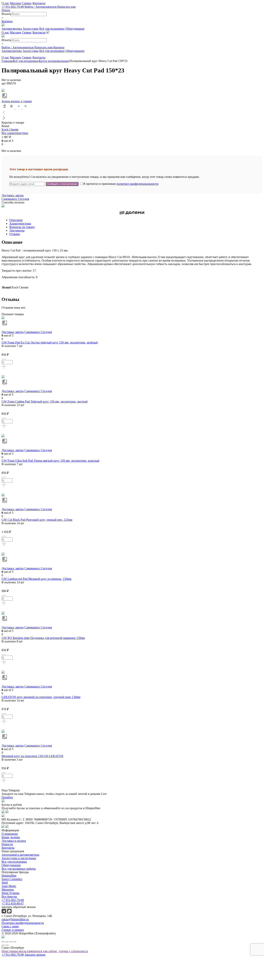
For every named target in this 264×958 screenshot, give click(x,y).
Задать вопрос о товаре (17, 101)
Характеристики (20, 223)
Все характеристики (15, 133)
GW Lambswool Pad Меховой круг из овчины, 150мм (36, 578)
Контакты (38, 3)
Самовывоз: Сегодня (15, 199)
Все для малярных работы (19, 868)
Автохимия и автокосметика (20, 854)
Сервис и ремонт (13, 929)
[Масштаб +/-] (14, 941)
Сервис (27, 3)
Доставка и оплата (14, 840)
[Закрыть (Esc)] (3, 941)
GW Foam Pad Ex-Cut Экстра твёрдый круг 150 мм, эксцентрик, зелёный (50, 342)
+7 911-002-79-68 (13, 6)
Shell (5, 882)
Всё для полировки (52, 28)
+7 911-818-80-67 (13, 903)
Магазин (15, 3)
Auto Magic (9, 886)
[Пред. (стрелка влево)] (3, 945)
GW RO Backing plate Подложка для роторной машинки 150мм (43, 638)
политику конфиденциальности (137, 183)
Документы (17, 230)
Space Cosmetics (12, 879)
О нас (5, 3)
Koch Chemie (10, 129)
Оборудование (74, 28)
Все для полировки (14, 861)
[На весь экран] (10, 941)
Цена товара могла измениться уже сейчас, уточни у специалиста (45, 951)
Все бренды (9, 896)
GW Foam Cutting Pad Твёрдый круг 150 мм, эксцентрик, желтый (45, 401)
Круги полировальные (54, 61)
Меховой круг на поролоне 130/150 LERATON (32, 756)
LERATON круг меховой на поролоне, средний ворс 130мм (41, 697)
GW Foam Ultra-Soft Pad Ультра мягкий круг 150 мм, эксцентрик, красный (50, 460)
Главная (7, 61)
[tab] (135, 220)
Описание (16, 220)
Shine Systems (10, 893)
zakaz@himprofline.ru (15, 919)
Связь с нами (10, 926)
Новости (7, 844)
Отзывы (14, 234)
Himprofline (9, 875)
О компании (10, 833)
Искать (6, 13)
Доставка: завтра (13, 195)
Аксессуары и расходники (19, 858)
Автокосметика (12, 28)
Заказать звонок (35, 954)
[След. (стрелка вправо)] (7, 945)
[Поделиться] (7, 941)
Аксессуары (30, 28)
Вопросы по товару (22, 227)
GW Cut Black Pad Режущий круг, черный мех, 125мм (37, 519)
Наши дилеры (11, 837)
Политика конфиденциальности (23, 922)
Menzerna (8, 889)
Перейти (7, 797)
